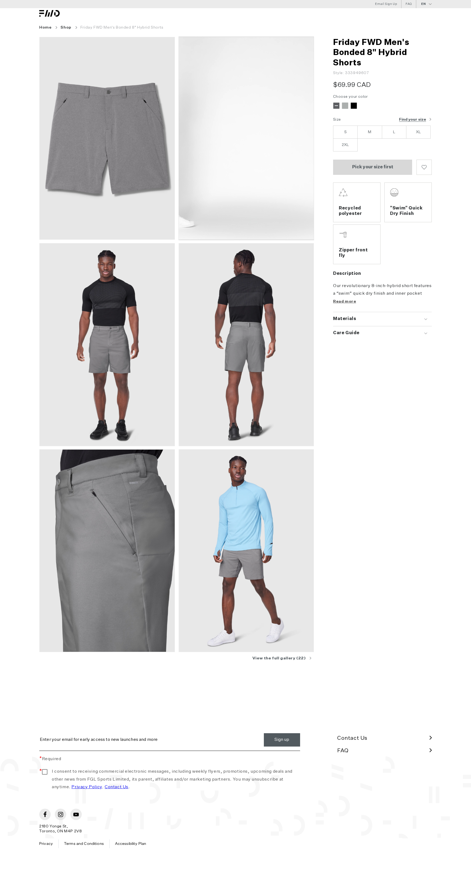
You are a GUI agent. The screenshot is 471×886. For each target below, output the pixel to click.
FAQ (409, 3)
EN (423, 3)
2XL (345, 145)
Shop (66, 27)
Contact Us (116, 787)
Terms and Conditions (84, 844)
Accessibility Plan (130, 844)
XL (418, 132)
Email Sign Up (386, 3)
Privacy (46, 844)
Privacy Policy (86, 787)
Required (50, 759)
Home (45, 27)
